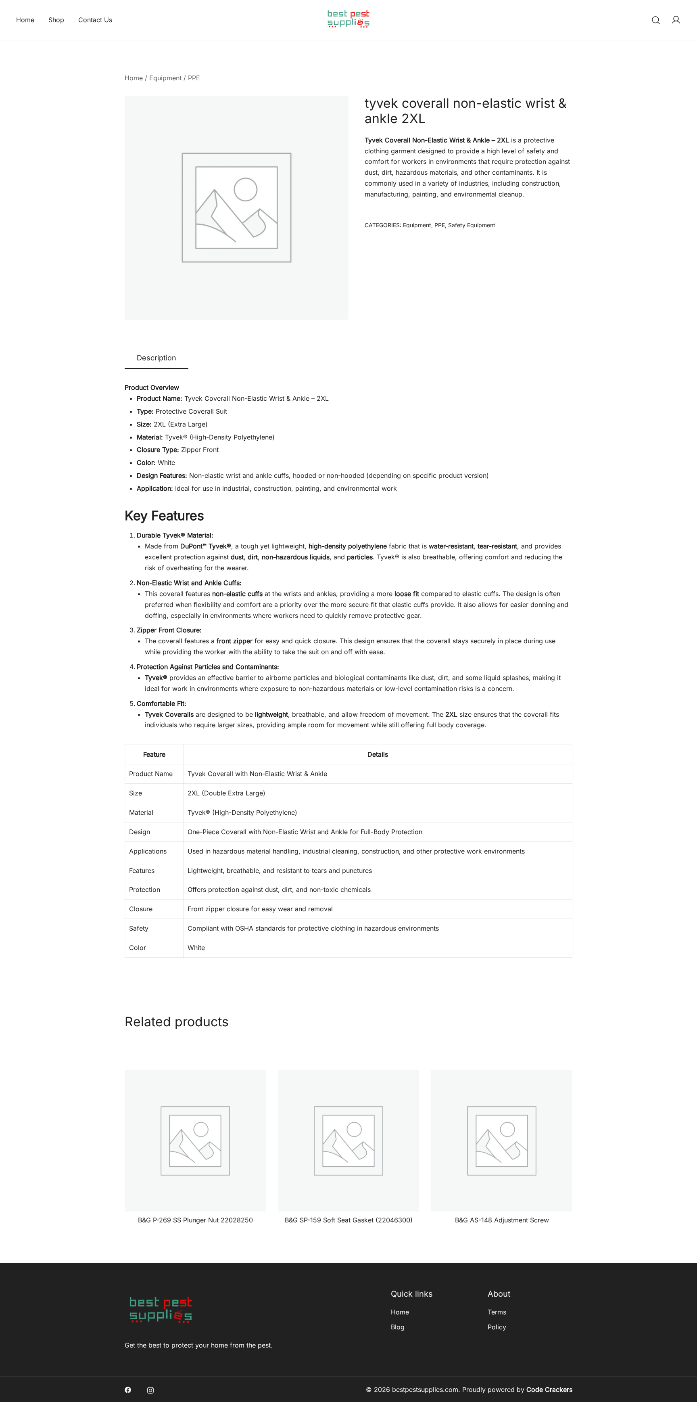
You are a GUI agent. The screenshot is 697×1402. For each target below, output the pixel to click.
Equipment (165, 78)
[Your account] (676, 20)
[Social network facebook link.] (128, 1389)
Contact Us (95, 20)
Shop (56, 20)
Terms (497, 1312)
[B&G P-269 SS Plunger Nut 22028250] (195, 1141)
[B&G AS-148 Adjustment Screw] (501, 1141)
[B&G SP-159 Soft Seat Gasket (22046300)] (348, 1141)
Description (156, 358)
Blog (398, 1327)
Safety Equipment (471, 225)
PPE (194, 78)
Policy (497, 1327)
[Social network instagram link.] (150, 1389)
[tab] (156, 358)
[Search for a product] (656, 20)
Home (25, 20)
